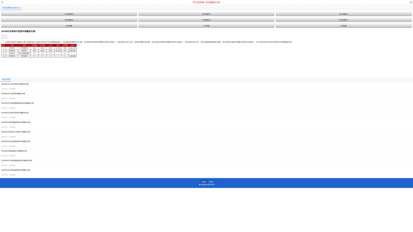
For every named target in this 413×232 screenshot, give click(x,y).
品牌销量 (69, 26)
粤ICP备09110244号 (206, 184)
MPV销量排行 (343, 14)
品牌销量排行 (69, 20)
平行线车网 (198, 2)
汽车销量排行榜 (212, 2)
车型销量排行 (343, 20)
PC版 (211, 182)
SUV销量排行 (69, 14)
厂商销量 (206, 26)
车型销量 (344, 26)
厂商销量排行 (206, 20)
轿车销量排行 (206, 14)
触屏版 (203, 182)
